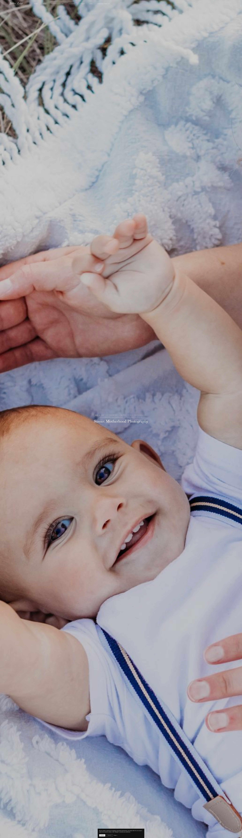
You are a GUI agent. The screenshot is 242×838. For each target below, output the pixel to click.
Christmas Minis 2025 (103, 3)
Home (36, 3)
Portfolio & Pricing (57, 3)
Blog (91, 3)
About (44, 3)
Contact (82, 3)
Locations (72, 3)
